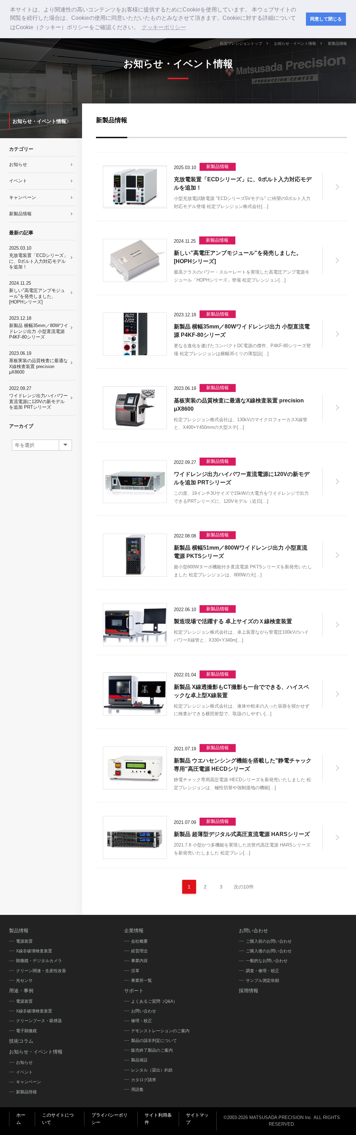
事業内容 (139, 960)
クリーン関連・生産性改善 (41, 970)
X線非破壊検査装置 (34, 951)
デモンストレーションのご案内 (160, 1030)
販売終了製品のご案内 (152, 1050)
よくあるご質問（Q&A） (154, 1001)
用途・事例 (21, 990)
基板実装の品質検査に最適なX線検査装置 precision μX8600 (38, 363)
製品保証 (139, 1060)
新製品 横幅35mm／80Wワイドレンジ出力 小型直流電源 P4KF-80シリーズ (38, 328)
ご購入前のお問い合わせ (269, 941)
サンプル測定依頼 (262, 980)
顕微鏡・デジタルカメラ (39, 960)
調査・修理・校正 (262, 970)
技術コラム (21, 1041)
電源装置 (24, 941)
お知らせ (18, 164)
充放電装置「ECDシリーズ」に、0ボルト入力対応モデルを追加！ (38, 257)
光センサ (24, 980)
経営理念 (139, 951)
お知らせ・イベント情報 (295, 43)
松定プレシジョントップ (241, 43)
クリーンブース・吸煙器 (39, 1020)
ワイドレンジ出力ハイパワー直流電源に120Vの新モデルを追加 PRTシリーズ (38, 398)
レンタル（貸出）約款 (152, 1070)
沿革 (135, 970)
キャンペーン (22, 197)
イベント (18, 180)
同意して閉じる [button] (326, 19)
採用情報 (248, 990)
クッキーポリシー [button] (163, 27)
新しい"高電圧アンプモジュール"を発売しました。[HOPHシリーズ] (37, 292)
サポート (134, 990)
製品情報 (19, 930)
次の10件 (244, 887)
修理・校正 (141, 1020)
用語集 (137, 1089)
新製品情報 (20, 213)
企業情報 (134, 930)
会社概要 (139, 941)
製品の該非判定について (154, 1040)
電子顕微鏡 (26, 1030)
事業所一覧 (141, 980)
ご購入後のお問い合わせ (269, 951)
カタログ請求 (143, 1079)
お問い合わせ (143, 1011)
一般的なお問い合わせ (267, 960)
